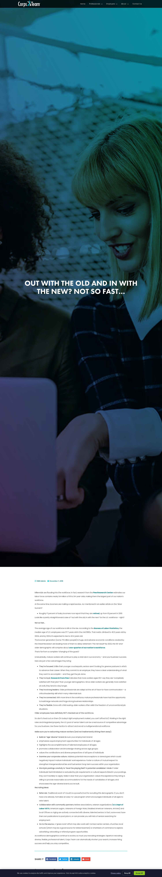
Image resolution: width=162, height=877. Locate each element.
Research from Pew (60, 678)
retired (96, 613)
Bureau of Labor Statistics (106, 628)
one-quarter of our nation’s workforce (87, 647)
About (125, 4)
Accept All (139, 873)
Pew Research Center (103, 592)
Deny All (127, 873)
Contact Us (138, 4)
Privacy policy (116, 873)
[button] (51, 859)
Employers (112, 4)
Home (83, 4)
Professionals (96, 4)
